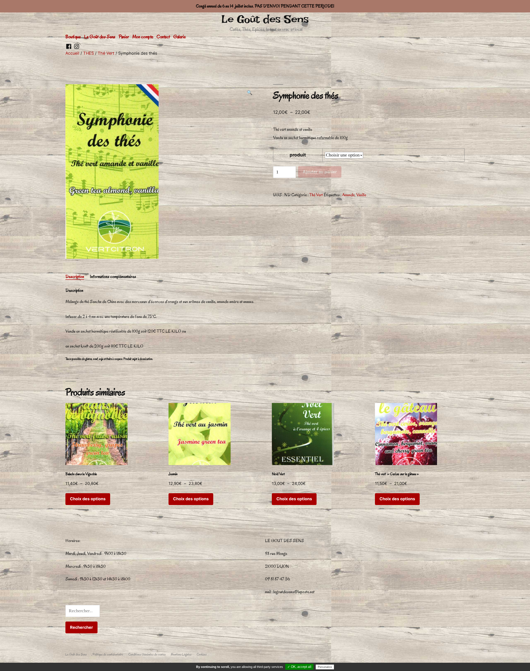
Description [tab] (74, 276)
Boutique (73, 36)
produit (298, 155)
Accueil (72, 53)
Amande (348, 195)
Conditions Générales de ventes (147, 654)
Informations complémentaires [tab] (113, 276)
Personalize (325, 667)
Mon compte (142, 36)
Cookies (202, 654)
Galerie (179, 36)
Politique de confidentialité (108, 654)
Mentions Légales (181, 654)
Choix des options (88, 498)
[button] (249, 93)
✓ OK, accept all (299, 667)
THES (88, 53)
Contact (163, 36)
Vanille (361, 195)
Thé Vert (106, 53)
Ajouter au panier (320, 171)
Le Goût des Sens (264, 19)
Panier (124, 36)
